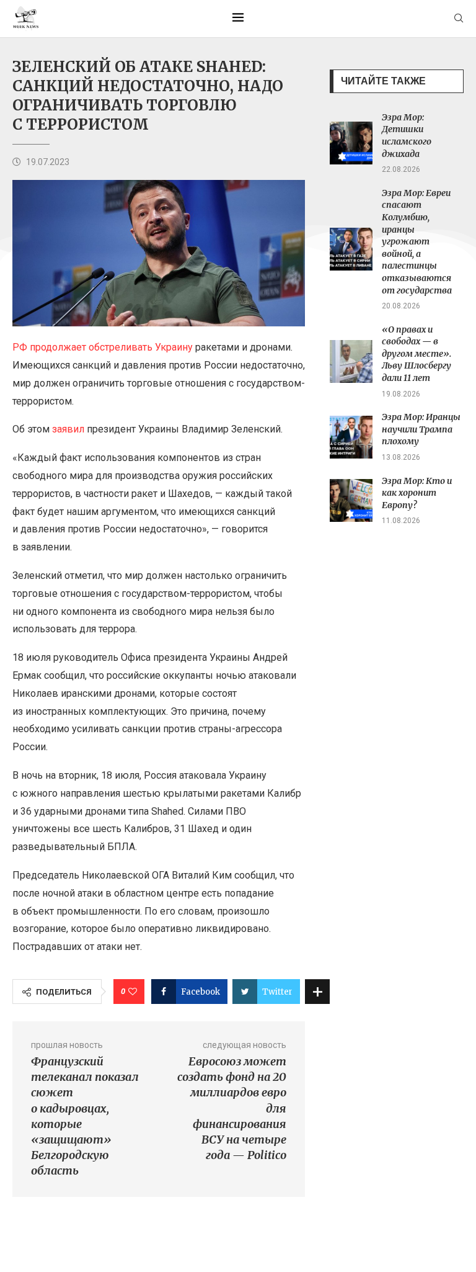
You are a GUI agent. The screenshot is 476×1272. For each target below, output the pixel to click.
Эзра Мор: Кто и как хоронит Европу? (417, 493)
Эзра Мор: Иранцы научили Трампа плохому (421, 429)
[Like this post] (132, 991)
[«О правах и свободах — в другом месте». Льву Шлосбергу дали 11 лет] (351, 361)
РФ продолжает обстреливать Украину (102, 347)
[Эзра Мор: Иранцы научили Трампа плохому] (351, 437)
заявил (68, 429)
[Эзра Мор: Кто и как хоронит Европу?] (351, 500)
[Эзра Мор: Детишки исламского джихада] (351, 143)
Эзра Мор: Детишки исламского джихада (406, 135)
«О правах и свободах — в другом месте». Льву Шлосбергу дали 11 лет (416, 353)
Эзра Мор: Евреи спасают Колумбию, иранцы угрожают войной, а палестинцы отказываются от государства (417, 241)
